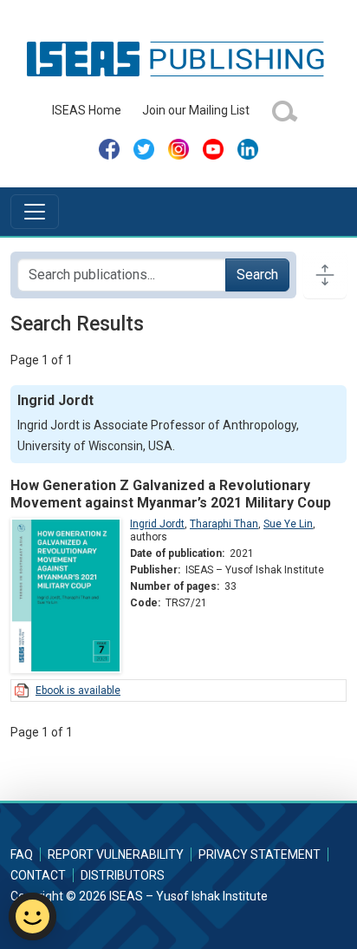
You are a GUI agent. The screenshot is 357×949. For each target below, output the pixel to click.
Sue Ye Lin (288, 524)
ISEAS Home (86, 110)
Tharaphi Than (224, 524)
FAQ (21, 854)
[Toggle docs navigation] (325, 275)
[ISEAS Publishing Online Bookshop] (178, 58)
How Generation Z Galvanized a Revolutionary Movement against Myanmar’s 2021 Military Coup (170, 493)
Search (257, 274)
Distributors (123, 875)
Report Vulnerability (116, 854)
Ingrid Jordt (157, 524)
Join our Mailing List (196, 110)
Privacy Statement (259, 854)
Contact (38, 875)
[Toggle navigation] (34, 211)
